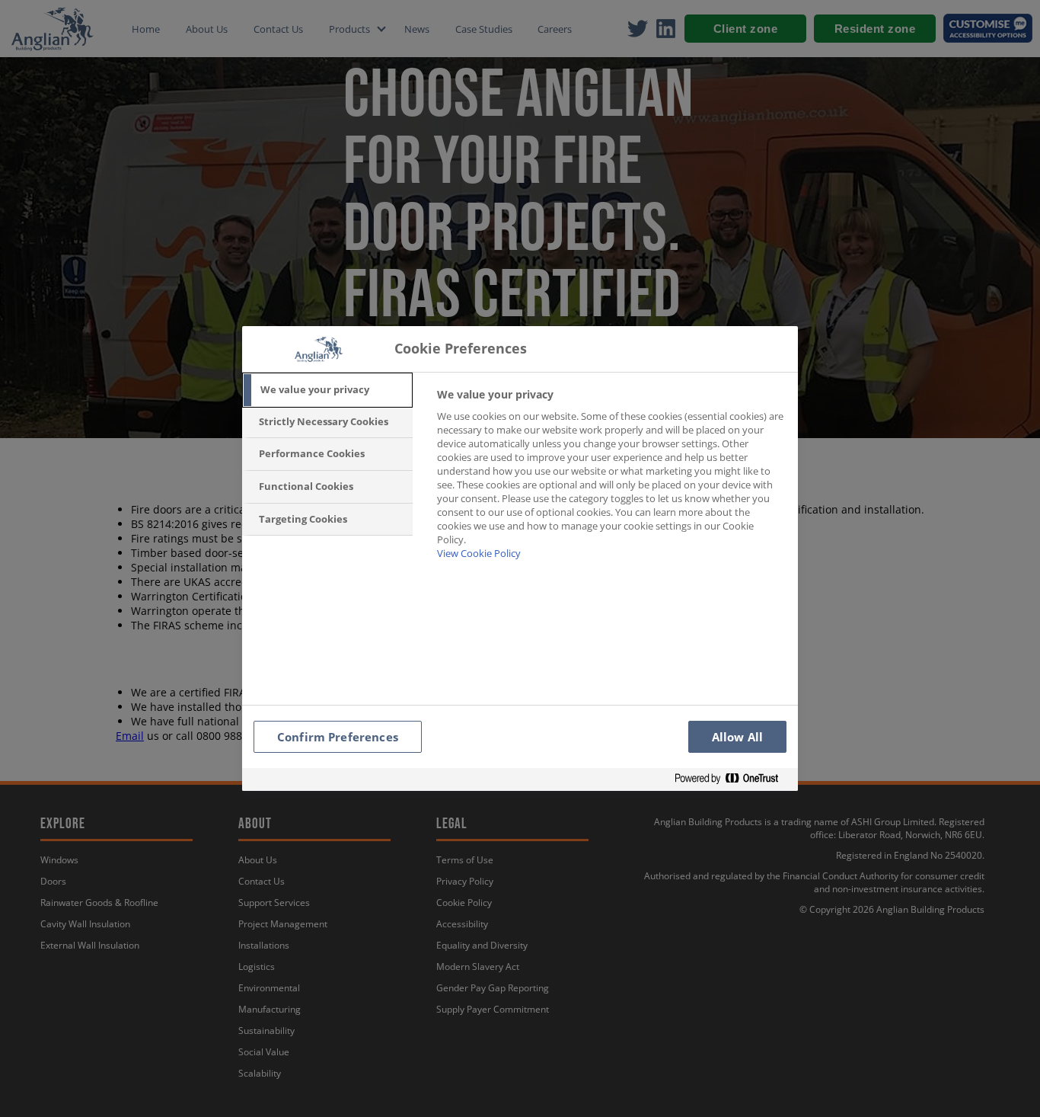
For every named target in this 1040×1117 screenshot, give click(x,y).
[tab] (327, 390)
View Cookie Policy (479, 553)
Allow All (737, 736)
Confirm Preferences (337, 736)
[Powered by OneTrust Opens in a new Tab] (732, 779)
